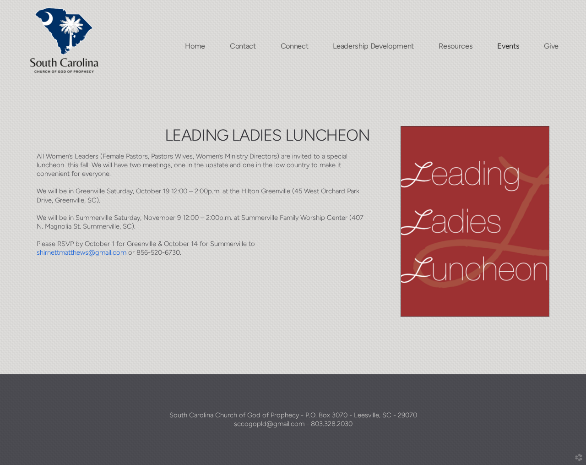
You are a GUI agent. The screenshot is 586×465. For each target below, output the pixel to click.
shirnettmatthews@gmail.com (81, 252)
